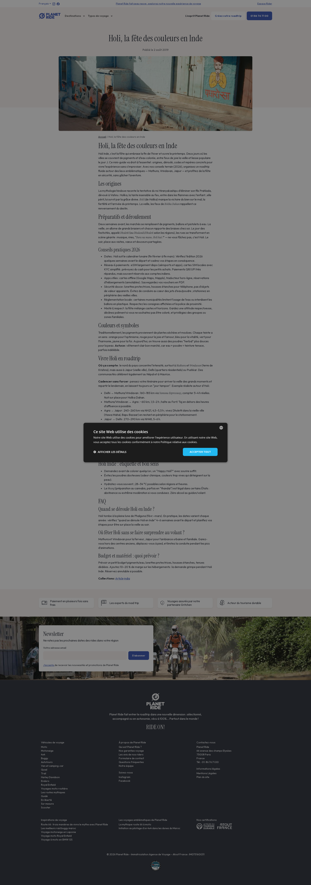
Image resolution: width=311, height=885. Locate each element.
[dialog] (155, 442)
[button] (109, 452)
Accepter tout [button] (200, 451)
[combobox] (221, 428)
